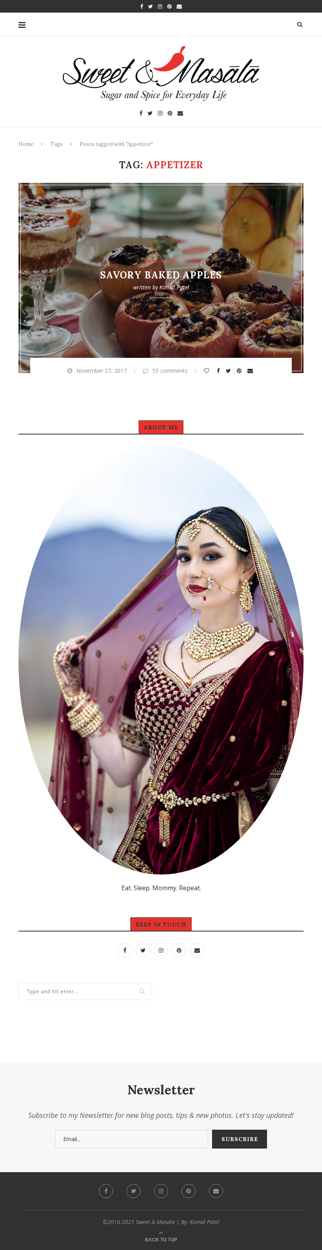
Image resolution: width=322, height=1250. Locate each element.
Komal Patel (174, 287)
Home (25, 144)
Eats (172, 261)
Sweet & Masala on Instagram (165, 1048)
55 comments (170, 370)
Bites (150, 261)
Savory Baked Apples (161, 275)
